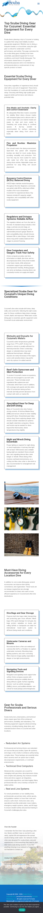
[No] (40, 907)
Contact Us (21, 864)
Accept (22, 910)
